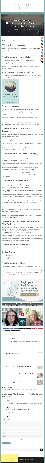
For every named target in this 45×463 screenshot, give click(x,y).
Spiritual (28, 20)
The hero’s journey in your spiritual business (11, 134)
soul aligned (12, 230)
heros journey (13, 330)
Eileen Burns (16, 29)
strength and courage (26, 172)
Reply (10, 407)
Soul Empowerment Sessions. (30, 276)
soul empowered (20, 230)
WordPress (32, 460)
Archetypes (16, 20)
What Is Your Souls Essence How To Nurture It (22, 366)
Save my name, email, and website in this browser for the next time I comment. (18, 439)
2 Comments (30, 29)
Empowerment (23, 20)
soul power (15, 63)
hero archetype (7, 330)
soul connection (21, 238)
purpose (18, 330)
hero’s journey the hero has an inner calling (13, 60)
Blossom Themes (23, 460)
